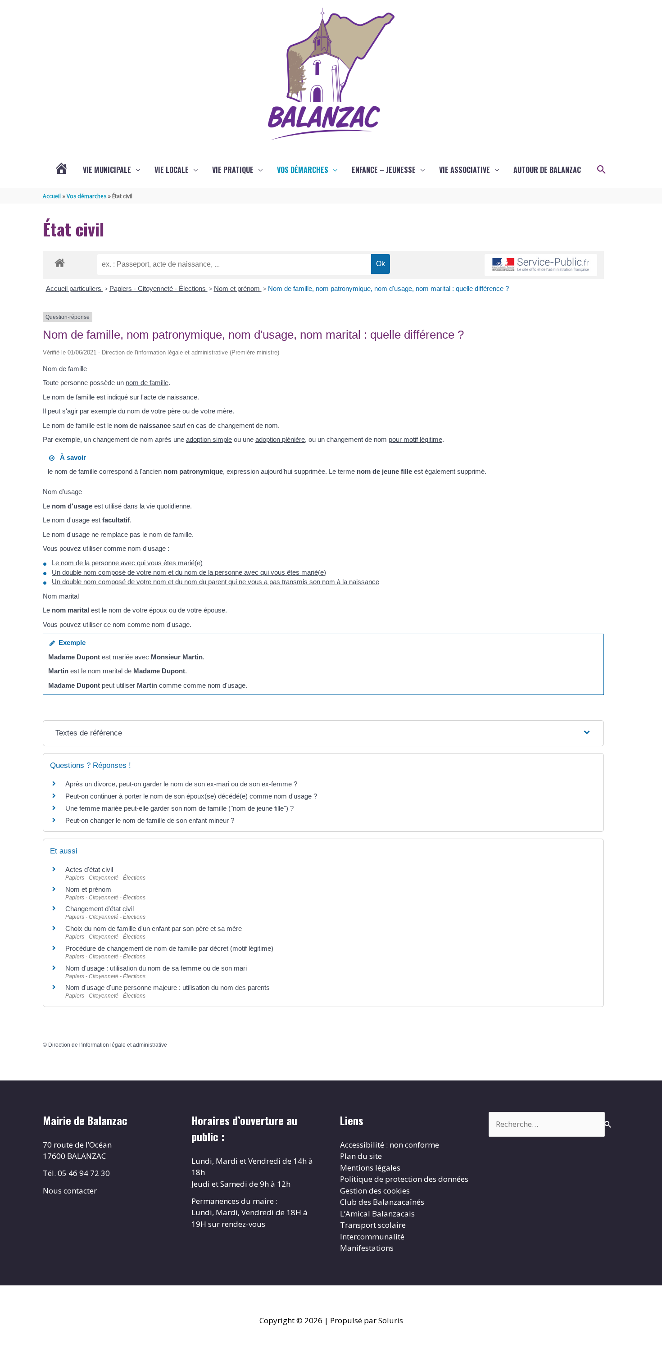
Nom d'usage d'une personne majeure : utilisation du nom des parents (167, 987)
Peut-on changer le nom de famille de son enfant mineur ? (149, 820)
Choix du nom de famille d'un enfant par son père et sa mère (153, 928)
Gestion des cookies (375, 1190)
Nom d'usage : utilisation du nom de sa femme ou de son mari (156, 968)
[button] (602, 170)
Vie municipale (107, 169)
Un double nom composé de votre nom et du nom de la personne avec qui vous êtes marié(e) (189, 572)
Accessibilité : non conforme (389, 1144)
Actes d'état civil (89, 869)
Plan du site (361, 1156)
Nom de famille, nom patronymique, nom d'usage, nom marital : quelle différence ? (388, 288)
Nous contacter (70, 1190)
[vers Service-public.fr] (541, 265)
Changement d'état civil (99, 908)
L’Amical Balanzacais (377, 1213)
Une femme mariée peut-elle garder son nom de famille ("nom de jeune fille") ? (179, 808)
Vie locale (171, 169)
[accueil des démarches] (60, 261)
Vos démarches (302, 169)
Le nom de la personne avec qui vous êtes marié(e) (127, 563)
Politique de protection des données (404, 1179)
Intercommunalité (372, 1236)
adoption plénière (280, 439)
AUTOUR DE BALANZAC (547, 169)
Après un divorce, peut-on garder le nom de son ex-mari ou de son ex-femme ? (182, 784)
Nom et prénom (238, 288)
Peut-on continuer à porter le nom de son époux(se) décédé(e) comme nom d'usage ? (191, 796)
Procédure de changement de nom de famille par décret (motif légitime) (169, 948)
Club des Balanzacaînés (382, 1202)
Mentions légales (370, 1167)
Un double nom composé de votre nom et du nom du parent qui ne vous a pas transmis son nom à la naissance (215, 581)
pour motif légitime (415, 439)
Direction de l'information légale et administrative (107, 1045)
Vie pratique (233, 169)
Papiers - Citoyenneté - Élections (158, 288)
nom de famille (147, 382)
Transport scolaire (373, 1225)
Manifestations (367, 1248)
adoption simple (209, 439)
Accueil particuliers (74, 288)
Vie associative (464, 169)
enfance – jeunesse (384, 169)
